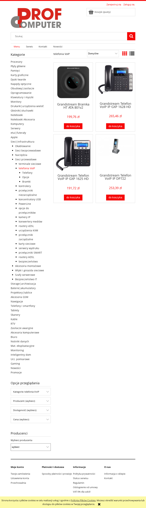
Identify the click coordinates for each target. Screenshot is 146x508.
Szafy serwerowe (25, 274)
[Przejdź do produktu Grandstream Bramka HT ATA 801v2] (73, 82)
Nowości (16, 368)
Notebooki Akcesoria (23, 119)
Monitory (16, 101)
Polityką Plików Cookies (83, 500)
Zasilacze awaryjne (22, 328)
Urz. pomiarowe (20, 359)
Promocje (16, 372)
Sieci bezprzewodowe (28, 150)
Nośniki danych (20, 341)
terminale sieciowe (30, 163)
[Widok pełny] (131, 53)
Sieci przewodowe (25, 159)
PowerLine (25, 203)
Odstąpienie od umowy (85, 487)
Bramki (26, 181)
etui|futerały (18, 132)
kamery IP (24, 217)
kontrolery (25, 186)
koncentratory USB (30, 199)
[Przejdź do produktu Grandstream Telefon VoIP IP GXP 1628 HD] (115, 82)
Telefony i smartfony (23, 306)
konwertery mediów (30, 221)
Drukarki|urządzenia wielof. (27, 106)
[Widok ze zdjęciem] (124, 53)
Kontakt (108, 478)
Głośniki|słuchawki (22, 110)
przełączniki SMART (30, 252)
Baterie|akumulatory (23, 288)
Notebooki (17, 115)
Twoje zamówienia (20, 473)
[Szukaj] (131, 36)
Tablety (15, 310)
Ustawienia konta (20, 478)
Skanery (15, 314)
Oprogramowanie (21, 92)
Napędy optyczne (21, 84)
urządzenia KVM (28, 230)
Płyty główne (18, 66)
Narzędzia (21, 155)
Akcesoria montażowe (28, 266)
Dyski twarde (18, 79)
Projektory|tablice (21, 292)
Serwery (15, 128)
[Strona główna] (36, 17)
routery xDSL (26, 226)
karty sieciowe (27, 243)
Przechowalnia (18, 482)
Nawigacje (17, 301)
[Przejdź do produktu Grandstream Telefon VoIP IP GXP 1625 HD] (73, 154)
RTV (13, 323)
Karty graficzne (19, 75)
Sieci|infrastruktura (22, 141)
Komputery (17, 124)
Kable (14, 319)
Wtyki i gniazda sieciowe (29, 270)
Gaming (15, 363)
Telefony (27, 172)
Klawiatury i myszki (22, 97)
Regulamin (78, 482)
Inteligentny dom (21, 354)
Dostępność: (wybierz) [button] (24, 410)
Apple (14, 137)
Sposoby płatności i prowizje (57, 473)
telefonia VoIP (27, 168)
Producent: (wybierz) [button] (24, 401)
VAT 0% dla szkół (81, 491)
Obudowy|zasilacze (22, 88)
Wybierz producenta (21, 440)
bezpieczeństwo (28, 261)
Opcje (25, 177)
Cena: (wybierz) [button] (21, 419)
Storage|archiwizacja (23, 283)
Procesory (16, 61)
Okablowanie (23, 146)
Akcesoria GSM (19, 297)
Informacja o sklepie (114, 473)
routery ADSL (26, 257)
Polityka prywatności (84, 473)
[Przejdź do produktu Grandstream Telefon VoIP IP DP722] (115, 153)
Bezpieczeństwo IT (26, 279)
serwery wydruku (29, 248)
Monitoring (17, 350)
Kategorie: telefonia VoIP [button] (26, 391)
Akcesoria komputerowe (25, 332)
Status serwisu (80, 478)
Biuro (14, 337)
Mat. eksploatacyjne (22, 345)
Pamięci (15, 70)
